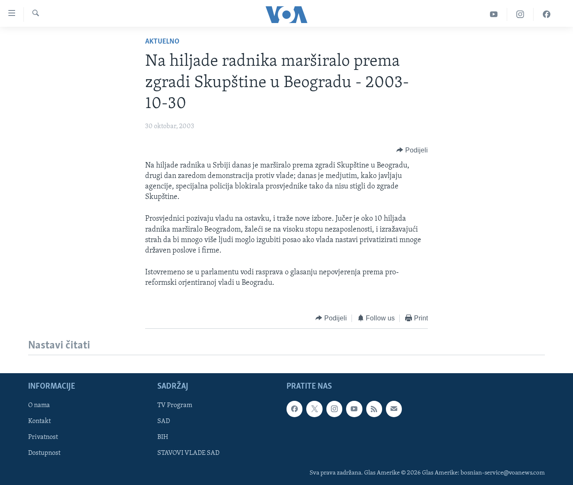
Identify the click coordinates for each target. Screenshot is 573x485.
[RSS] (374, 409)
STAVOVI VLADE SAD (188, 453)
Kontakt (39, 421)
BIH (162, 437)
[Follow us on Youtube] (354, 409)
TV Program (174, 405)
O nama (39, 405)
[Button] (412, 150)
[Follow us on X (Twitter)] (314, 409)
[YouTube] (494, 14)
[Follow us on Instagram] (334, 409)
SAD (163, 421)
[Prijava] (394, 409)
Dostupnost (44, 453)
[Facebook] (547, 14)
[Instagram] (520, 14)
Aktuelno (162, 42)
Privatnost (43, 437)
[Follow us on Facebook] (294, 409)
